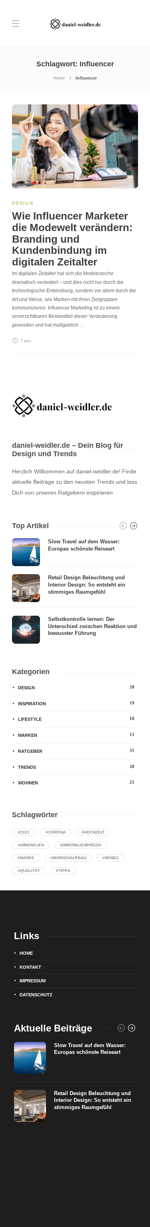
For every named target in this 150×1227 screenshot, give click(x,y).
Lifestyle (76, 719)
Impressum (33, 980)
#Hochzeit (93, 832)
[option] (75, 591)
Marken (76, 735)
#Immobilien (31, 845)
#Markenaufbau (68, 858)
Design (23, 203)
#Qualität (29, 870)
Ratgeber (76, 751)
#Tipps (63, 870)
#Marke (26, 858)
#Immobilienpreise (81, 845)
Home (59, 78)
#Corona (56, 832)
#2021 (24, 832)
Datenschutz (36, 994)
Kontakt (30, 967)
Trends (76, 767)
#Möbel (110, 858)
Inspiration (76, 703)
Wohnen (76, 782)
